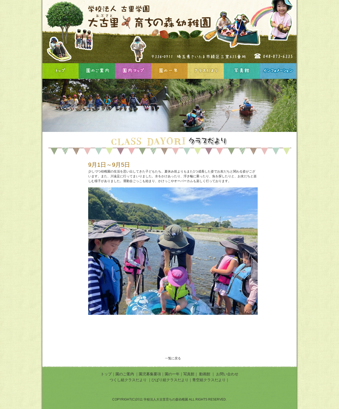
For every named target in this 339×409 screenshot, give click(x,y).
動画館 (205, 374)
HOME (60, 71)
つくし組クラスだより (128, 380)
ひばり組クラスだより (170, 380)
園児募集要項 (150, 374)
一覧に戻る (173, 358)
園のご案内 (97, 71)
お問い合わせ (227, 374)
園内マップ (133, 71)
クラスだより (206, 71)
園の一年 (169, 71)
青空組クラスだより (209, 380)
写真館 (242, 71)
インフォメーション (278, 71)
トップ (106, 374)
